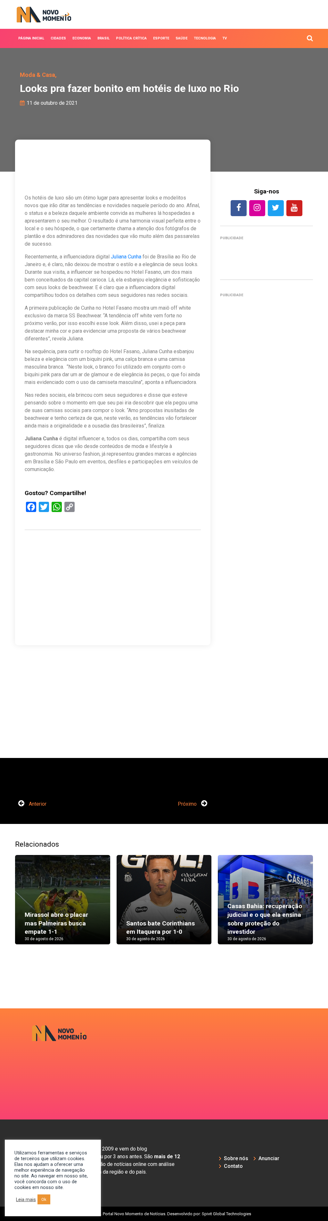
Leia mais (26, 1199)
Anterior (37, 804)
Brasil (103, 38)
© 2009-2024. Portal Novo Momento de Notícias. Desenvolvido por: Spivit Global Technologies (164, 1213)
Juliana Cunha (126, 257)
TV (224, 38)
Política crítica (131, 38)
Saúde (181, 38)
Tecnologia (205, 38)
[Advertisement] (112, 608)
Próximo (188, 804)
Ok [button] (43, 1199)
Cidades (58, 38)
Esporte (161, 38)
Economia (81, 38)
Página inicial (31, 38)
